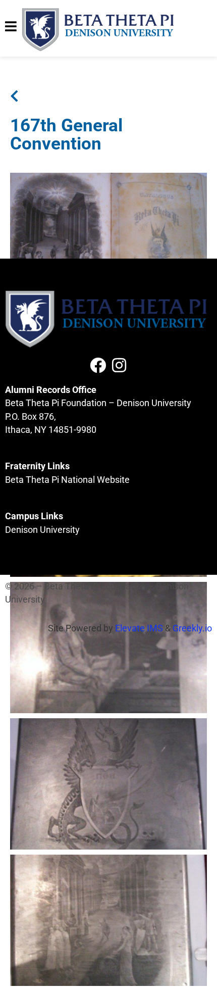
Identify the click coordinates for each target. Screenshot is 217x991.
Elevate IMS (139, 628)
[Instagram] (119, 365)
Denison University (42, 530)
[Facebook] (98, 365)
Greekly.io (192, 628)
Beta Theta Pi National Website (67, 480)
